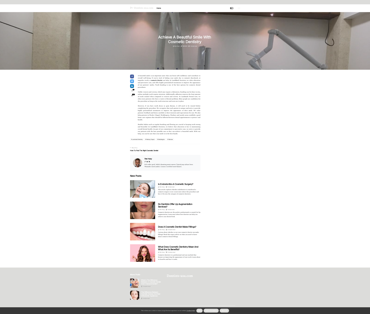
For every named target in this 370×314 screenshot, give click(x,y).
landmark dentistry (137, 139)
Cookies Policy (190, 311)
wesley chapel (150, 139)
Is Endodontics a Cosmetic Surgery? (175, 184)
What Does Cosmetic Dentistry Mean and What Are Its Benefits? (178, 248)
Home (159, 8)
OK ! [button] (199, 311)
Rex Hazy (177, 46)
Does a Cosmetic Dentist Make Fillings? (177, 227)
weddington (161, 139)
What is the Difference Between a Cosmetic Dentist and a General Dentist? (151, 282)
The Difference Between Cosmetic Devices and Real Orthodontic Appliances (150, 294)
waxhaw (170, 139)
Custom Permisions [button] (211, 311)
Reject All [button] (224, 311)
